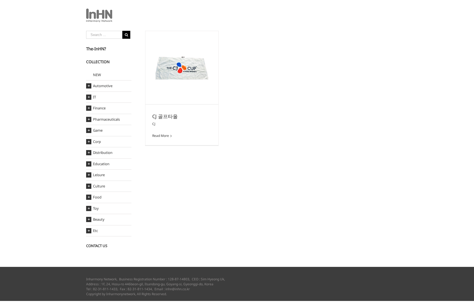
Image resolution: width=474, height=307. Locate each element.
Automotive (102, 85)
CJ (153, 123)
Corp (97, 141)
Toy (96, 208)
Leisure (99, 174)
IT (94, 97)
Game (98, 130)
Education (101, 163)
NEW (97, 74)
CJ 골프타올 (165, 116)
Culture (99, 186)
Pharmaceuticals (106, 119)
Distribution (102, 152)
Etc (95, 230)
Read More (160, 135)
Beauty (99, 219)
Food (97, 197)
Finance (99, 108)
